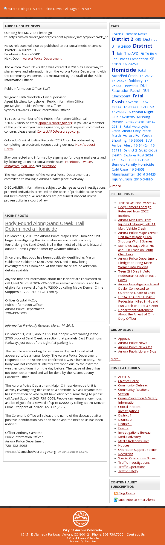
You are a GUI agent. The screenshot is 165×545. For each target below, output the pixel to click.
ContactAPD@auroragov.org (58, 131)
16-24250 (130, 64)
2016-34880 (143, 179)
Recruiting (125, 454)
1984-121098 (139, 159)
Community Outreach (133, 385)
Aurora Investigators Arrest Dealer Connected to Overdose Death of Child (138, 288)
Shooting (119, 140)
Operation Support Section (137, 449)
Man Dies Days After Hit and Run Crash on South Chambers (136, 249)
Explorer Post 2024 (138, 155)
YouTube (28, 166)
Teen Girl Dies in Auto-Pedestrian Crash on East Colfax (137, 275)
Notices (124, 445)
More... (116, 359)
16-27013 (133, 102)
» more (115, 186)
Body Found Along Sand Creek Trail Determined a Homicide (44, 226)
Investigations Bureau (134, 432)
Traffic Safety (128, 471)
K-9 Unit (147, 106)
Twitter (86, 161)
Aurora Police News (47, 8)
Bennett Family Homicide (133, 164)
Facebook (72, 161)
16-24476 (119, 81)
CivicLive (90, 541)
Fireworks (131, 85)
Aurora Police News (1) (135, 347)
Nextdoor (49, 166)
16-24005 (123, 46)
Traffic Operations (131, 467)
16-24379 (147, 76)
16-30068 (136, 140)
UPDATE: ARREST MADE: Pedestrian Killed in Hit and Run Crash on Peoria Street (138, 301)
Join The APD (127, 53)
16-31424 (141, 145)
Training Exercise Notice (130, 34)
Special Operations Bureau (137, 458)
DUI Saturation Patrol (129, 88)
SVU (149, 140)
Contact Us (136, 534)
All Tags (71, 8)
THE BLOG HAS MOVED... (137, 202)
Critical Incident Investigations (129, 408)
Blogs (25, 8)
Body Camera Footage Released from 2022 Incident (134, 211)
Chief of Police (128, 381)
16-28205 (127, 117)
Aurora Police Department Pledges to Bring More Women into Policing (137, 262)
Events (123, 428)
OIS (138, 39)
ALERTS (124, 376)
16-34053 (137, 169)
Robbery (135, 80)
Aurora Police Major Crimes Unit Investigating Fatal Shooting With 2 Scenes (138, 236)
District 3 (125, 424)
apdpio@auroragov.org (55, 123)
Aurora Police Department (42, 58)
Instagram (12, 166)
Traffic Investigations (134, 462)
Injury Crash (122, 179)
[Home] (82, 526)
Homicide (124, 69)
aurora (12, 8)
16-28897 (119, 112)
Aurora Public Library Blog (137, 351)
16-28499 (131, 107)
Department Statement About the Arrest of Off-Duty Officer (136, 314)
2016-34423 (146, 174)
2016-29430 (134, 122)
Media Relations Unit (133, 441)
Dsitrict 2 (130, 150)
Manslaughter (123, 174)
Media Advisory (129, 436)
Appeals (124, 338)
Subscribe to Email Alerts (136, 499)
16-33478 (119, 159)
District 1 (125, 415)
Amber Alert (122, 145)
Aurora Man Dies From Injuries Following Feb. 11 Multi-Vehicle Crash (137, 224)
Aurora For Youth (137, 135)
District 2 (122, 39)
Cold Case (120, 169)
